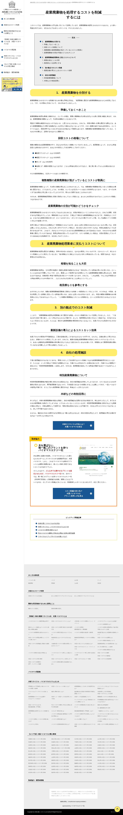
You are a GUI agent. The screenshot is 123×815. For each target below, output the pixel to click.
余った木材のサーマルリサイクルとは (84, 596)
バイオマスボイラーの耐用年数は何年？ (38, 621)
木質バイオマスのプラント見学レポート (12, 216)
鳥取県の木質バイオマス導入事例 (12, 93)
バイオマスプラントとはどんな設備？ (107, 621)
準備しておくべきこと (51, 44)
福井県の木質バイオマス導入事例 (12, 299)
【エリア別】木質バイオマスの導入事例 (12, 65)
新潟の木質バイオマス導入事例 (12, 137)
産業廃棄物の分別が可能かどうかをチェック (59, 53)
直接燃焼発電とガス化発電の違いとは (12, 158)
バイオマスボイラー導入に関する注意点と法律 (12, 195)
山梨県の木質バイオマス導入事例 (12, 105)
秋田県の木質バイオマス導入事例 (12, 187)
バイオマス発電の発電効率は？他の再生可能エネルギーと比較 (108, 628)
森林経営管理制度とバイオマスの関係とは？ (12, 118)
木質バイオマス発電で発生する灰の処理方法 (61, 628)
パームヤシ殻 (31, 580)
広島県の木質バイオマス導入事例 (12, 205)
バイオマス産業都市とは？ (104, 624)
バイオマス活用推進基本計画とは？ (12, 222)
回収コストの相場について (53, 47)
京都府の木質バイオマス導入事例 (106, 745)
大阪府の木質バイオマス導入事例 (83, 745)
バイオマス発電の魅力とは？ (12, 202)
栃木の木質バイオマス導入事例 (12, 162)
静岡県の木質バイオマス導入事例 (12, 143)
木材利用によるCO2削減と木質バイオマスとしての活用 (105, 692)
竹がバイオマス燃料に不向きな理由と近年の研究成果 (12, 128)
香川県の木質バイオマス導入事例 (12, 193)
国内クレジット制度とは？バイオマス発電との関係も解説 (38, 628)
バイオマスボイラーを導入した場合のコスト (12, 189)
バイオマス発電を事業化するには (12, 176)
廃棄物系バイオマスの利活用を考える (12, 97)
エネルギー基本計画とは (12, 155)
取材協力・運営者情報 (11, 72)
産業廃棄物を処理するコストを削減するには (12, 149)
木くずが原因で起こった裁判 (12, 170)
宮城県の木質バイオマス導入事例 (60, 742)
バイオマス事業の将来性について (12, 130)
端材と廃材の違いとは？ (57, 691)
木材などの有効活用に (51, 81)
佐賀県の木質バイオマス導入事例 (12, 249)
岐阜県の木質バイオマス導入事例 (12, 149)
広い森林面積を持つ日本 (12, 144)
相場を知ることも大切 (51, 60)
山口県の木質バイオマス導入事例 (106, 739)
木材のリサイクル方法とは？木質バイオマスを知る (73, 425)
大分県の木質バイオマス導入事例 (12, 236)
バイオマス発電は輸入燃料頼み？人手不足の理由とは (12, 174)
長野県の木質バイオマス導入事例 (12, 155)
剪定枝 (99, 583)
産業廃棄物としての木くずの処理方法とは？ (84, 687)
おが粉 (76, 580)
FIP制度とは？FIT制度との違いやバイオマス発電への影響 (38, 687)
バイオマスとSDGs (10, 217)
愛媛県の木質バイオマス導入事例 (12, 230)
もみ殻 (76, 583)
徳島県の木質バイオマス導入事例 (12, 199)
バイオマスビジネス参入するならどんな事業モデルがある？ (12, 188)
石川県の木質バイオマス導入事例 (83, 739)
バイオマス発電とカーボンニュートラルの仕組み (12, 212)
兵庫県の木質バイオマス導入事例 (37, 745)
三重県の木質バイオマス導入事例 (12, 124)
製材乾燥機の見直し (56, 608)
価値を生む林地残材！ (11, 140)
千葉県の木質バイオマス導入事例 (83, 742)
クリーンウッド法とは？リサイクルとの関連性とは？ (108, 687)
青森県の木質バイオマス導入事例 (12, 180)
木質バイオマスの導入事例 (12, 210)
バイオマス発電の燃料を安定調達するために (12, 241)
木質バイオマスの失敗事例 (12, 228)
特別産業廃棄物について (52, 78)
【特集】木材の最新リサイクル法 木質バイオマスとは (12, 41)
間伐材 (53, 583)
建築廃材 (30, 583)
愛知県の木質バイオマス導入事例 (12, 130)
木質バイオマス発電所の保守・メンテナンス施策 (12, 235)
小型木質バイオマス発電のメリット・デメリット (84, 622)
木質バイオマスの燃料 (11, 200)
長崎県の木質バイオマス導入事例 (12, 243)
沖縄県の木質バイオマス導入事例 (37, 739)
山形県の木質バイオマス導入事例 (12, 174)
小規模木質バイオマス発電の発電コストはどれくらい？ (12, 144)
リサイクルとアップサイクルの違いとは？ (52, 536)
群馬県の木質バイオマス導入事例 (12, 112)
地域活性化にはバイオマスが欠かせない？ (12, 112)
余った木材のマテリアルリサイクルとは (61, 596)
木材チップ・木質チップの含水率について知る (61, 697)
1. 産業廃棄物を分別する (51, 41)
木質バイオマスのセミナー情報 (12, 222)
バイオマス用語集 (10, 50)
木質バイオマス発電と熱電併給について (12, 235)
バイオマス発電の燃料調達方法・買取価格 (80, 628)
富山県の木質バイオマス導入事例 (12, 118)
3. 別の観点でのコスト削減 (52, 68)
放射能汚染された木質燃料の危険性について (12, 97)
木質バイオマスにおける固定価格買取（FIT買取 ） (13, 120)
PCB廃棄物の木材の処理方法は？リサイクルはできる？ (12, 113)
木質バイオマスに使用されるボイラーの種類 (12, 229)
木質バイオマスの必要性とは (12, 124)
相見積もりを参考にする (52, 63)
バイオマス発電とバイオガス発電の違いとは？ (12, 195)
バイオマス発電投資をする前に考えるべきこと (12, 135)
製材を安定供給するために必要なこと (12, 32)
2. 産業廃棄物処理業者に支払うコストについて (59, 57)
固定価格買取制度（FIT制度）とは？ (13, 160)
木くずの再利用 (9, 19)
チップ (99, 580)
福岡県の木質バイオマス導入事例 (12, 255)
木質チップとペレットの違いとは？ (60, 686)
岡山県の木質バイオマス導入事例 (12, 211)
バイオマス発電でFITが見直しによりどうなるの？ (13, 181)
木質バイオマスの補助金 (12, 204)
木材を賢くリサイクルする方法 (12, 11)
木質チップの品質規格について (12, 91)
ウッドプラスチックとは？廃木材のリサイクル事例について (12, 105)
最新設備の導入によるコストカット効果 (58, 70)
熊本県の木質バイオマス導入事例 (12, 224)
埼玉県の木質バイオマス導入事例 (106, 742)
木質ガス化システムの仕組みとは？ (12, 151)
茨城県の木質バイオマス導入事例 (37, 742)
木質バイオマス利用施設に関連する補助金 (12, 137)
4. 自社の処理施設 (49, 75)
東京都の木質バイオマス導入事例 (12, 305)
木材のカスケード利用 (11, 25)
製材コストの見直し (33, 608)
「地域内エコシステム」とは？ (12, 166)
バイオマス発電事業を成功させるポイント (38, 633)
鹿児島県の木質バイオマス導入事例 (12, 218)
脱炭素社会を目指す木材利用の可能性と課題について (84, 692)
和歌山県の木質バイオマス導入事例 (12, 99)
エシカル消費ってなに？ (12, 207)
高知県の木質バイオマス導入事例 (12, 287)
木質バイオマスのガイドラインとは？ (61, 621)
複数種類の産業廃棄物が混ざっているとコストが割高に (63, 50)
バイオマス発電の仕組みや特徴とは (12, 183)
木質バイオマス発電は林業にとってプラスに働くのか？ (12, 105)
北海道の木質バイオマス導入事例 (12, 268)
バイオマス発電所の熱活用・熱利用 (83, 632)
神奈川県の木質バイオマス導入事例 (60, 739)
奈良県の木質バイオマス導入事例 (12, 293)
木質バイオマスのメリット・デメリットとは (12, 164)
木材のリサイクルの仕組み (35, 596)
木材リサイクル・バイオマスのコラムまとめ (12, 57)
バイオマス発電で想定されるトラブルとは (61, 633)
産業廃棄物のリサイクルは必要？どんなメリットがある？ (37, 697)
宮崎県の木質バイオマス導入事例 (12, 274)
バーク (53, 580)
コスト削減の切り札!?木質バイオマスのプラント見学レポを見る (73, 493)
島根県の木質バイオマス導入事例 (12, 280)
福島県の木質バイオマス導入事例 (12, 168)
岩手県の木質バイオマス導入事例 (12, 261)
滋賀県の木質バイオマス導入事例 (60, 745)
